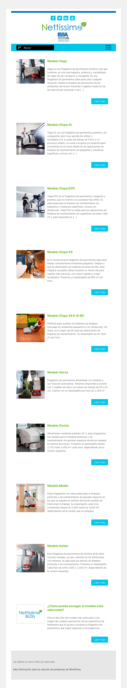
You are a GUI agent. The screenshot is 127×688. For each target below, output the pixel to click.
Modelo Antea (57, 546)
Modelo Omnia (58, 425)
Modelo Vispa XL (59, 125)
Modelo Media (57, 486)
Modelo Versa (57, 372)
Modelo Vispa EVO (61, 188)
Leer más (99, 101)
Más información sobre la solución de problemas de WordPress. (47, 669)
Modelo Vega (57, 61)
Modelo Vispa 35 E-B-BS (65, 316)
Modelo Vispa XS (60, 252)
